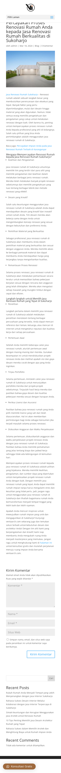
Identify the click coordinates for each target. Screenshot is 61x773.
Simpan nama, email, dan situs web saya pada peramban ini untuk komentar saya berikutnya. (28, 643)
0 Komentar (47, 45)
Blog (37, 45)
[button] (19, 766)
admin (14, 45)
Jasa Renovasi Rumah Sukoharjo (22, 94)
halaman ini (46, 542)
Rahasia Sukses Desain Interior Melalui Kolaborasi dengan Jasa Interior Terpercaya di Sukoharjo (29, 704)
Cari (51, 678)
